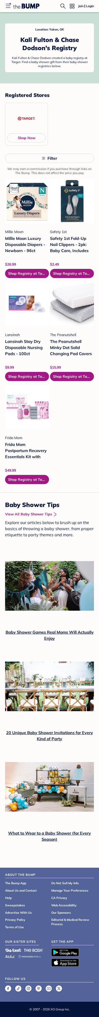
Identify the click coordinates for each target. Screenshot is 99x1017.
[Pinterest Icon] (39, 988)
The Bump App (15, 883)
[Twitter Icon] (59, 988)
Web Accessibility (64, 905)
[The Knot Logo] (13, 950)
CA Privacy (59, 898)
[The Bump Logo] (26, 6)
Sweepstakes (15, 905)
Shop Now (26, 138)
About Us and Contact (21, 890)
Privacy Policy (15, 920)
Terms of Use (14, 927)
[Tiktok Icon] (18, 988)
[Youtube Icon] (49, 988)
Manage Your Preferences (69, 890)
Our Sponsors (61, 912)
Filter (52, 158)
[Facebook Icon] (8, 988)
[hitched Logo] (10, 955)
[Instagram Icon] (28, 988)
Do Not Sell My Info (65, 883)
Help (8, 898)
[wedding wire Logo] (29, 955)
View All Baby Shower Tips (28, 514)
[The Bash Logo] (34, 950)
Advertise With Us (18, 912)
